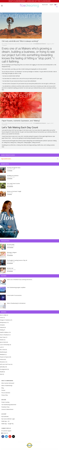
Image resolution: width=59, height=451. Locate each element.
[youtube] (9, 436)
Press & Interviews (5, 392)
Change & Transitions (5, 320)
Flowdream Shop (5, 407)
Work (1, 374)
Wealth (30, 43)
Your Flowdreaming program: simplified (16, 287)
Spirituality (2, 366)
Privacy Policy (4, 395)
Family (1, 325)
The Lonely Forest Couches (13, 183)
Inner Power (3, 337)
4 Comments (4, 124)
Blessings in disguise (12, 252)
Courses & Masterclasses (7, 409)
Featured (2, 327)
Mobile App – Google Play (7, 423)
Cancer (1, 317)
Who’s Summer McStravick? (7, 383)
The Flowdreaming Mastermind (8, 404)
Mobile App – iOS (5, 421)
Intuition (2, 339)
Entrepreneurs (11, 43)
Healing (1, 330)
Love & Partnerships (4, 344)
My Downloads (4, 416)
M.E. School (2, 349)
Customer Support (7, 430)
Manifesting (2, 352)
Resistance (2, 362)
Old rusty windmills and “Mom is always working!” (20, 41)
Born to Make (5, 43)
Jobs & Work (17, 43)
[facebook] (2, 436)
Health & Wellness (4, 332)
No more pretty (10, 244)
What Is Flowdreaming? (6, 385)
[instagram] (13, 436)
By (40, 43)
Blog (2, 388)
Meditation (2, 354)
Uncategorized (3, 369)
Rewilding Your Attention (12, 175)
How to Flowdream (4, 334)
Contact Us (5, 433)
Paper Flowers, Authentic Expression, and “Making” (21, 121)
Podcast (2, 359)
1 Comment (4, 45)
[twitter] (6, 436)
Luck (1, 347)
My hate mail (10, 268)
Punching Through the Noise (13, 167)
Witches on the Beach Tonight (14, 191)
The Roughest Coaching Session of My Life (17, 260)
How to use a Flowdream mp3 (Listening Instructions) (19, 279)
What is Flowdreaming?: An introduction (16, 303)
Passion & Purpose (25, 43)
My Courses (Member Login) (8, 419)
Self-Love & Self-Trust (5, 364)
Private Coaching (5, 402)
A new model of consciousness (14, 295)
